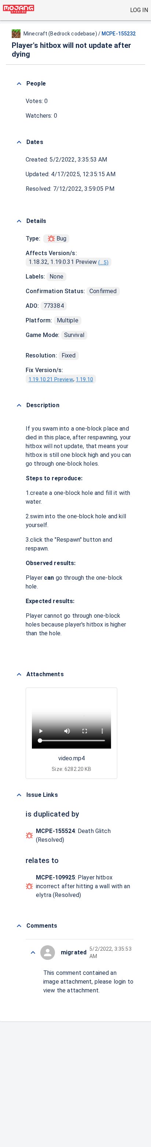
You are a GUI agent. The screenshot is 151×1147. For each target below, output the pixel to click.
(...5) (103, 262)
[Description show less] (19, 405)
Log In (139, 10)
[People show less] (19, 83)
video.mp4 (71, 758)
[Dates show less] (19, 142)
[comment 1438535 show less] (33, 952)
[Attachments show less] (19, 674)
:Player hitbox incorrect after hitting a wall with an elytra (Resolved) (83, 886)
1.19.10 (84, 379)
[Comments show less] (19, 926)
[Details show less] (19, 221)
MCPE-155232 (119, 34)
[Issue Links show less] (19, 795)
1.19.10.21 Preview (51, 379)
